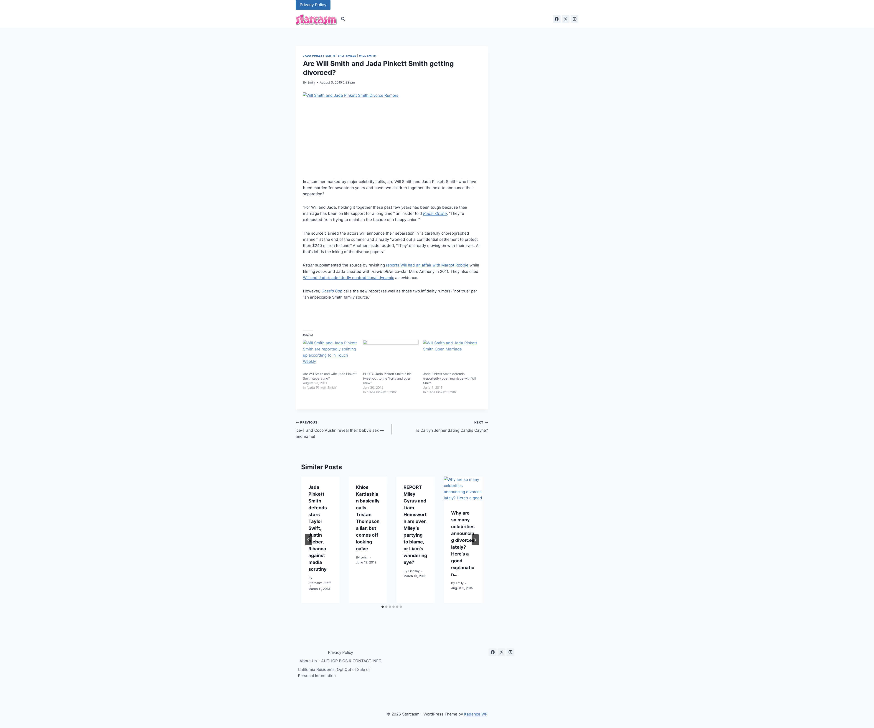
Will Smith (367, 55)
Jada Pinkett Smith (319, 55)
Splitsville (347, 55)
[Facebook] (557, 19)
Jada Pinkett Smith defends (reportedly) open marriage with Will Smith (449, 378)
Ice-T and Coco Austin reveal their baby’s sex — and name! (340, 430)
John (364, 557)
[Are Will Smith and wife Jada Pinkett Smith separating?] (330, 356)
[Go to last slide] (308, 539)
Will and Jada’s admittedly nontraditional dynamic (348, 277)
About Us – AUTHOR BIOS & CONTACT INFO (340, 661)
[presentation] (463, 489)
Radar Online (435, 213)
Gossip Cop (331, 291)
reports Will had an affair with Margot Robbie (427, 265)
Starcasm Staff (319, 583)
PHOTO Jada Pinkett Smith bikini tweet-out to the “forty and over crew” (387, 378)
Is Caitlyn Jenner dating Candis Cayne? (452, 427)
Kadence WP (476, 714)
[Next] (475, 539)
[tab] (382, 607)
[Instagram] (574, 19)
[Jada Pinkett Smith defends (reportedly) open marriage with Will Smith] (451, 356)
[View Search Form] (343, 19)
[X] (565, 19)
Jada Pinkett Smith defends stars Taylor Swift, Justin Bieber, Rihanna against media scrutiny (317, 528)
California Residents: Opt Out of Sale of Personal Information (334, 672)
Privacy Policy (313, 4)
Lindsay (414, 571)
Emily (311, 82)
